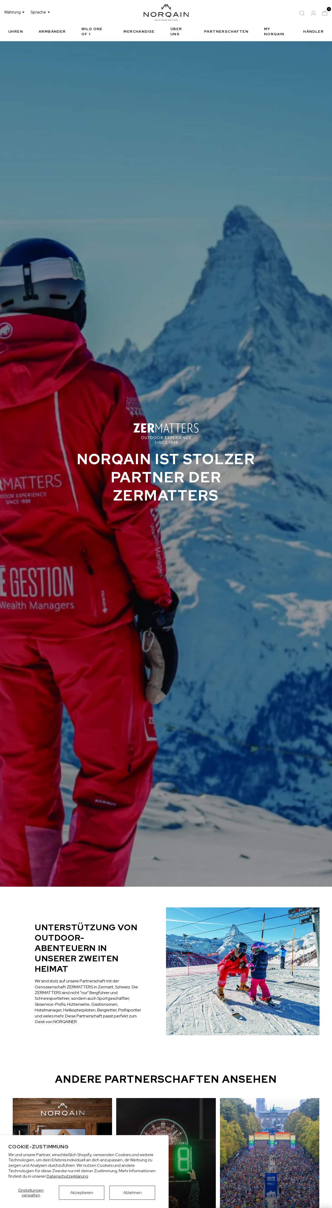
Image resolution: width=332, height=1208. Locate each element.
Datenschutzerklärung (67, 1176)
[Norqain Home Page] (166, 13)
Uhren (15, 31)
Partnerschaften (226, 31)
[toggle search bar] (302, 13)
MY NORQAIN (274, 31)
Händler (313, 31)
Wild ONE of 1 (92, 31)
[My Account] (313, 13)
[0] (325, 13)
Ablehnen (132, 1192)
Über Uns (176, 31)
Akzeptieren (81, 1192)
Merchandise (139, 31)
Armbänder (52, 31)
